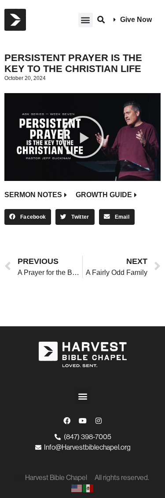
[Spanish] (88, 488)
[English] (77, 488)
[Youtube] (82, 420)
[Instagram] (98, 420)
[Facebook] (66, 420)
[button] (85, 20)
